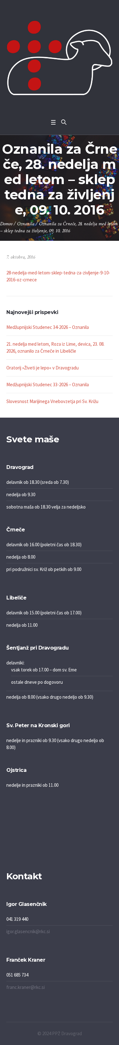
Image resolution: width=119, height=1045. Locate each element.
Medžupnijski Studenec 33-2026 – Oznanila (47, 384)
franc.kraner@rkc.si (25, 987)
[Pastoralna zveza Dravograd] (59, 57)
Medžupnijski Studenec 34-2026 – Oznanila (47, 327)
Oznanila (25, 224)
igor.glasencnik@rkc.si (28, 931)
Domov (6, 224)
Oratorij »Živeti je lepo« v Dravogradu (42, 368)
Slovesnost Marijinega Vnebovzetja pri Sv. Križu (52, 401)
